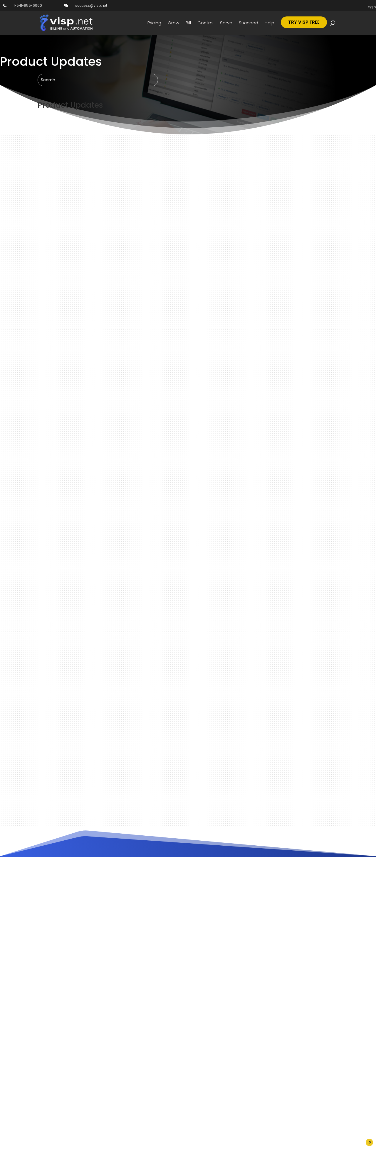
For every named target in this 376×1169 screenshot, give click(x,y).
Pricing (154, 23)
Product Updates (185, 165)
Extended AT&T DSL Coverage (88, 610)
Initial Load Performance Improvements (104, 480)
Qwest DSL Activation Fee (81, 545)
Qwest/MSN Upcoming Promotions (95, 740)
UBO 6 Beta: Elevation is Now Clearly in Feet (107, 220)
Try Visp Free (304, 22)
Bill (188, 23)
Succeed (248, 23)
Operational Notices (150, 165)
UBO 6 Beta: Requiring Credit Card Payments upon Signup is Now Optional (154, 155)
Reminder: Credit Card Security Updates (104, 415)
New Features (117, 165)
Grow (173, 23)
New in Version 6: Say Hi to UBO (89, 285)
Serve (226, 23)
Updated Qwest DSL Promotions (91, 675)
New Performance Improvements (93, 350)
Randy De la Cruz (64, 165)
